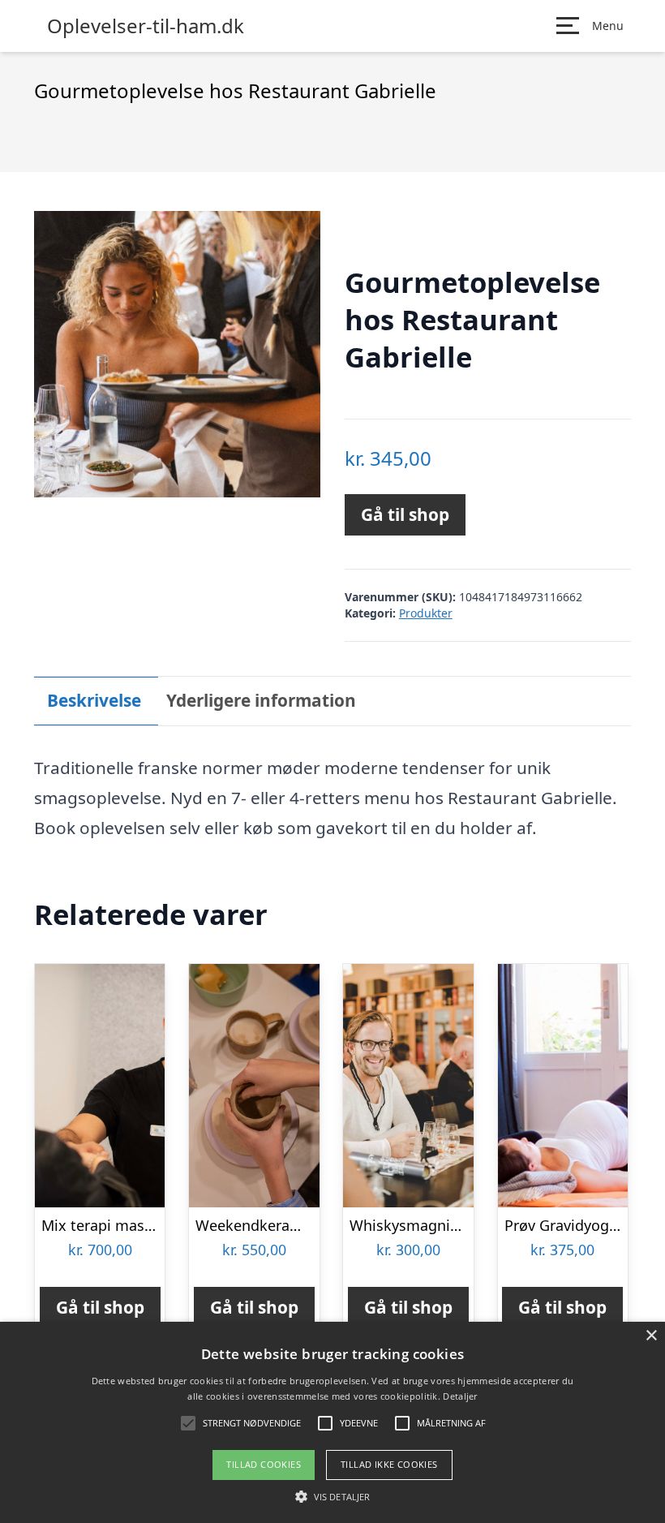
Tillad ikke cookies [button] (389, 1464)
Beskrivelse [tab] (94, 700)
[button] (332, 1496)
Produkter (426, 613)
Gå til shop (405, 514)
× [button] (651, 1336)
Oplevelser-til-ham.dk (145, 26)
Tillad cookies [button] (263, 1464)
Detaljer (460, 1396)
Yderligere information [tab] (261, 700)
